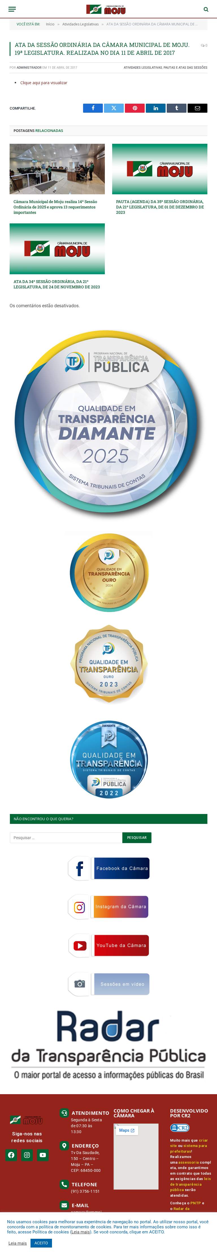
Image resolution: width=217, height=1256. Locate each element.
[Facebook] (11, 1155)
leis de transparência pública (190, 1184)
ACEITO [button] (41, 1243)
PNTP (195, 1203)
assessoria (188, 1162)
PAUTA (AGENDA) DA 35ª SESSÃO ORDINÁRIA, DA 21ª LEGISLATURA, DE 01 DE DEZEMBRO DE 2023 (160, 207)
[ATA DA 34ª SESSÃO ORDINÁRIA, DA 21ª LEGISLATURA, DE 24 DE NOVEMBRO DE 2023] (57, 248)
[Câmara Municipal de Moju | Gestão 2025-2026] (108, 9)
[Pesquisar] (206, 9)
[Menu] (12, 9)
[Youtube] (43, 1155)
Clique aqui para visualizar (43, 82)
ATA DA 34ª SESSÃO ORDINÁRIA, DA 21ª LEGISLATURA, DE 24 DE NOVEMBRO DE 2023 (57, 284)
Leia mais (80, 1232)
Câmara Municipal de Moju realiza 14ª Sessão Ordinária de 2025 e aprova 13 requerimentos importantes (55, 207)
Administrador (29, 67)
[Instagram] (27, 1155)
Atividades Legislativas (143, 67)
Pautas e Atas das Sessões (185, 67)
